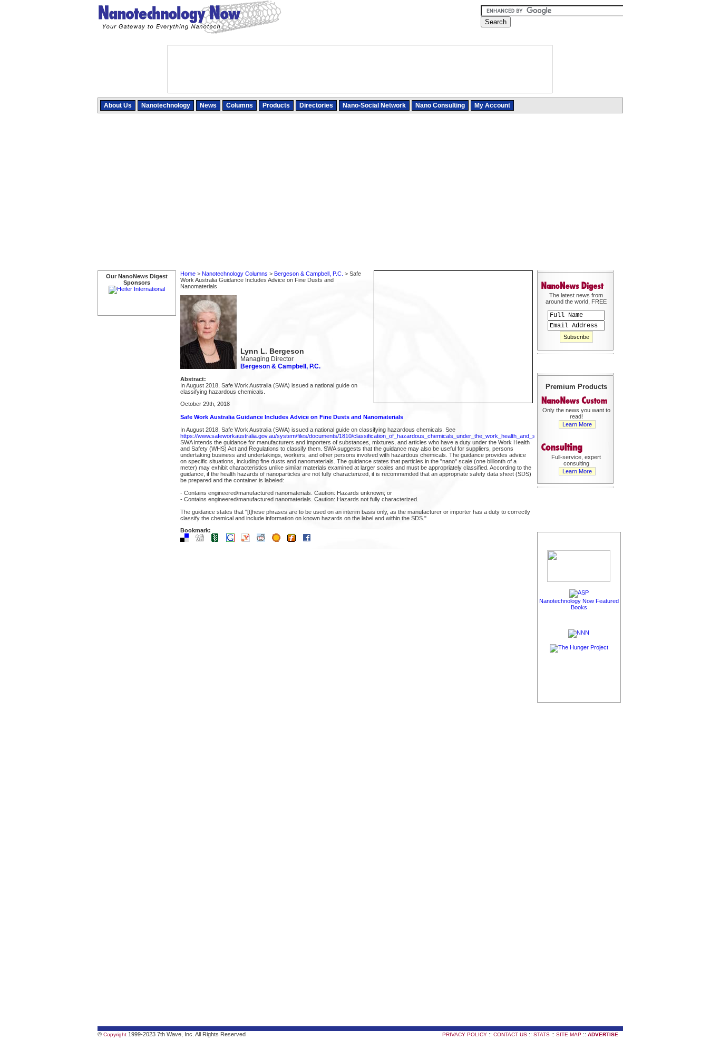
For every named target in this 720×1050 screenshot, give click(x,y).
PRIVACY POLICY (464, 1034)
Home (188, 273)
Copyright (115, 1034)
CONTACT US (510, 1034)
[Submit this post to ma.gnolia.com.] (279, 540)
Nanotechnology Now (189, 18)
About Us (118, 105)
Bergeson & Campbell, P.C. (308, 273)
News (208, 105)
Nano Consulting (440, 105)
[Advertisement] (360, 192)
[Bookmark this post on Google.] (233, 540)
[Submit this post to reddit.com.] (263, 540)
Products (276, 105)
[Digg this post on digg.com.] (202, 540)
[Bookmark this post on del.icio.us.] (187, 540)
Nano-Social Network (374, 105)
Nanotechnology (165, 105)
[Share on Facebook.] (309, 540)
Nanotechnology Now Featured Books (579, 604)
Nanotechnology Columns (235, 273)
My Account (492, 105)
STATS (541, 1034)
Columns (239, 105)
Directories (316, 105)
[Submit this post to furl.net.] (294, 540)
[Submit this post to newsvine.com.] (218, 540)
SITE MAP (568, 1034)
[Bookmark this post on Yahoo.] (248, 540)
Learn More (577, 424)
